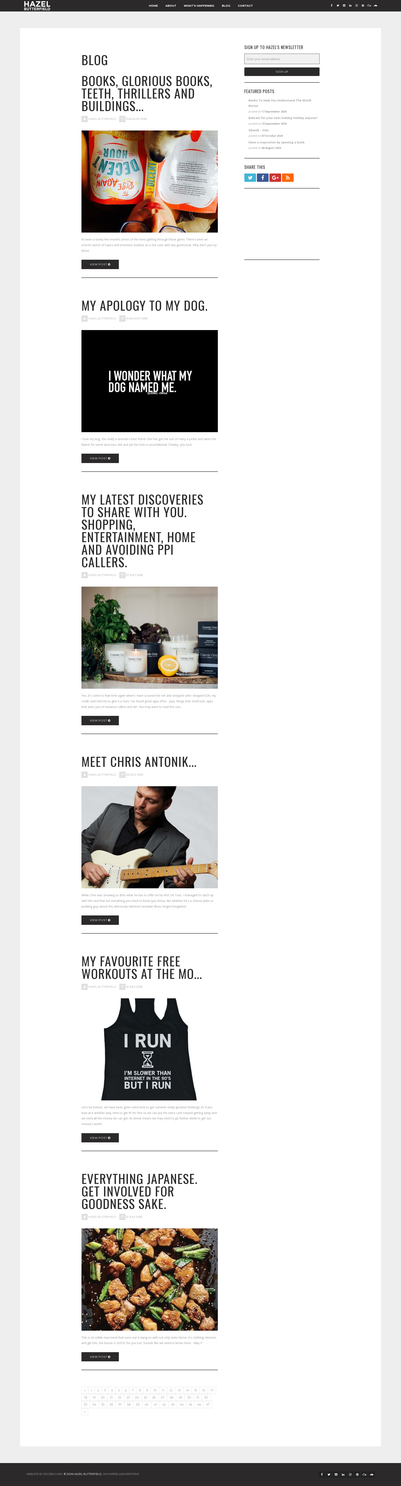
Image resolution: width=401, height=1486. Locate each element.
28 (171, 1397)
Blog (226, 5)
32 (206, 1397)
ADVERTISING (130, 1474)
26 (154, 1397)
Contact (245, 5)
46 (199, 1404)
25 (145, 1397)
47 (208, 1404)
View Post (99, 264)
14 (187, 1390)
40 (147, 1404)
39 (138, 1404)
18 (85, 1397)
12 (171, 1390)
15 (195, 1390)
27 (162, 1397)
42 (164, 1404)
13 (179, 1390)
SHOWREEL (111, 1474)
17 (211, 1390)
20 (103, 1397)
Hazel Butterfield (102, 118)
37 (120, 1404)
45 (190, 1404)
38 (129, 1404)
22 (119, 1397)
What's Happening (199, 5)
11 (163, 1390)
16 (203, 1390)
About (170, 5)
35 (102, 1404)
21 (111, 1397)
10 (155, 1390)
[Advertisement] (282, 224)
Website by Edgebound (44, 1474)
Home (153, 5)
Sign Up (282, 71)
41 (155, 1404)
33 (85, 1404)
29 (180, 1397)
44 (182, 1404)
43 (173, 1404)
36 (111, 1404)
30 (189, 1397)
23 (128, 1397)
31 (197, 1397)
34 (94, 1404)
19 (94, 1397)
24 (137, 1397)
